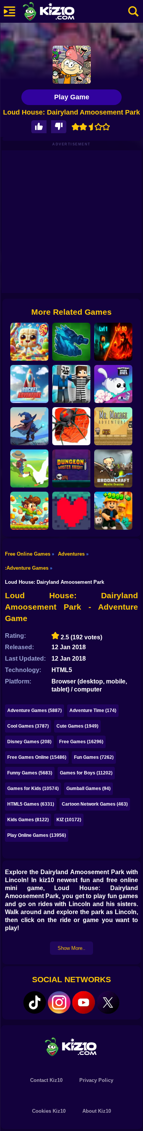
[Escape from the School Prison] (71, 384)
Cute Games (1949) (77, 726)
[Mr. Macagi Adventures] (113, 426)
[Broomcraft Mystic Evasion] (113, 468)
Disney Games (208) (29, 741)
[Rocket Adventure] (29, 384)
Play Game (71, 97)
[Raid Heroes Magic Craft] (29, 426)
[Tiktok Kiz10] (34, 1002)
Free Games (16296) (81, 741)
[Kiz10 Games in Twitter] (107, 1002)
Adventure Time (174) (92, 710)
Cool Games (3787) (28, 726)
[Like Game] (39, 127)
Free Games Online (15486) (36, 757)
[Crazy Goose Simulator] (29, 468)
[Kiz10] (61, 12)
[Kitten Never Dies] (113, 384)
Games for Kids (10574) (33, 788)
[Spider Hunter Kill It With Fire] (71, 426)
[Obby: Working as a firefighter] (113, 511)
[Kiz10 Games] (72, 1046)
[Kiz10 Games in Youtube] (83, 1002)
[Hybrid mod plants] (71, 342)
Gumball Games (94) (88, 788)
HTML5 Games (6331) (30, 804)
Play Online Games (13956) (36, 835)
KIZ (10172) (68, 819)
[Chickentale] (71, 511)
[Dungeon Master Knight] (71, 468)
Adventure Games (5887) (34, 710)
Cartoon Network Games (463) (95, 804)
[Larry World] (29, 511)
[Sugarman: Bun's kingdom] (29, 342)
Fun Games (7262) (94, 757)
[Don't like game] (58, 127)
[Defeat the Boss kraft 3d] (113, 342)
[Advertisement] (71, 221)
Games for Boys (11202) (86, 773)
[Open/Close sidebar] (9, 11)
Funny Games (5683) (29, 773)
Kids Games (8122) (28, 819)
